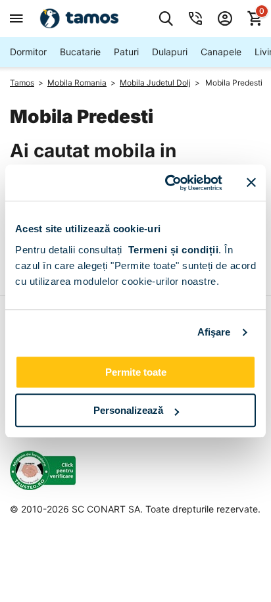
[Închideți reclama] (251, 183)
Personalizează (128, 410)
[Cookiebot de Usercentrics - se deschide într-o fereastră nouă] (167, 182)
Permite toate (135, 372)
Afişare (214, 332)
